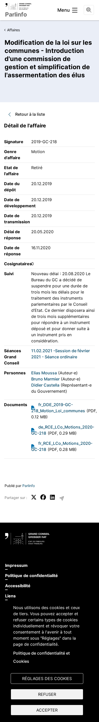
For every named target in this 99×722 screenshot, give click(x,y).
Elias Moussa (44, 372)
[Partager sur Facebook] (43, 497)
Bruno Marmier (45, 378)
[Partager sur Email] (61, 498)
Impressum (16, 565)
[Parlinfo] (18, 6)
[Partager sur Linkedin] (52, 497)
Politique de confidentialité (31, 575)
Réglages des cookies (47, 678)
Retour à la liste (30, 114)
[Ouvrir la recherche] (89, 10)
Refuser (47, 694)
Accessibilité (17, 585)
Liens (10, 595)
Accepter (47, 710)
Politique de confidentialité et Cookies (41, 657)
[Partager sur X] (34, 497)
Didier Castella (45, 385)
